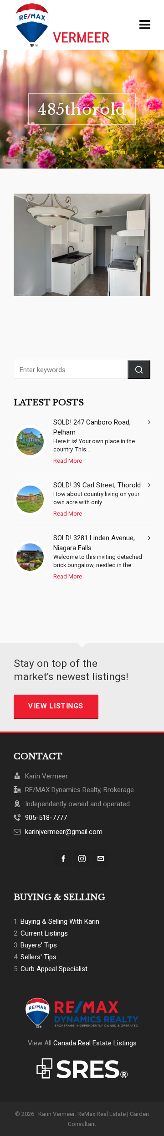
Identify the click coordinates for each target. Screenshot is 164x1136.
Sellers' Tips (38, 957)
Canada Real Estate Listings (95, 1043)
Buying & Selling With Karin (59, 921)
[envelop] (100, 858)
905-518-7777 (46, 818)
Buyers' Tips (38, 945)
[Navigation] (144, 25)
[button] (139, 369)
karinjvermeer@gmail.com (63, 832)
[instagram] (82, 858)
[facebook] (63, 858)
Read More (67, 460)
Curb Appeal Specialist (53, 969)
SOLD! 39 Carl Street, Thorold (97, 485)
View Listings (56, 706)
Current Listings (44, 933)
